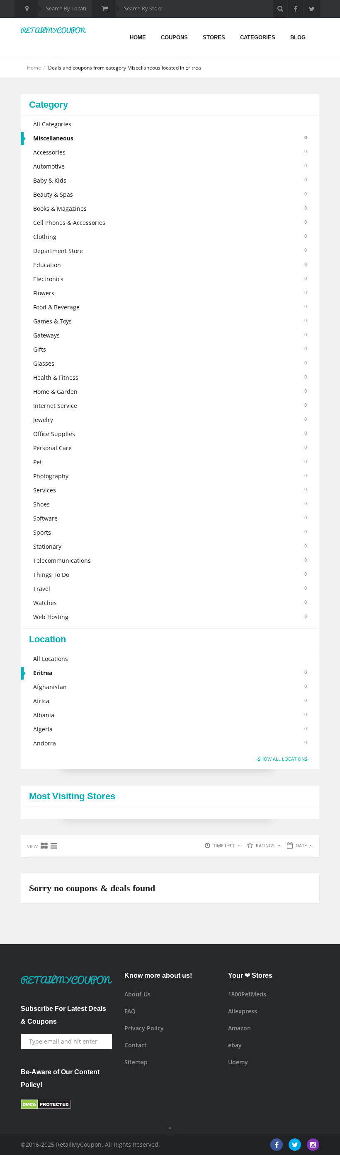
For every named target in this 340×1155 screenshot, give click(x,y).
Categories (257, 37)
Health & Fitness (170, 377)
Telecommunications (170, 560)
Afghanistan (170, 687)
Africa (170, 701)
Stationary (170, 546)
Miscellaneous (170, 138)
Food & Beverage (170, 307)
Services (170, 490)
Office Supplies (170, 434)
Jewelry (170, 420)
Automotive (170, 166)
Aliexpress (242, 1011)
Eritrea (170, 673)
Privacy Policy (144, 1028)
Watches (170, 603)
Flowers (170, 293)
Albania (170, 715)
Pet (170, 462)
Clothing (170, 237)
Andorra (170, 743)
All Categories (52, 124)
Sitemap (136, 1062)
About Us (137, 994)
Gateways (170, 335)
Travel (170, 589)
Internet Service (170, 406)
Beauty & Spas (170, 194)
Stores (214, 37)
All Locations (50, 659)
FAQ (130, 1011)
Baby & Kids (170, 180)
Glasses (170, 363)
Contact (135, 1045)
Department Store (170, 251)
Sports (170, 532)
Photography (170, 476)
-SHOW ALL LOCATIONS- (282, 759)
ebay (235, 1045)
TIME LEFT (224, 845)
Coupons (174, 37)
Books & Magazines (170, 208)
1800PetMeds (247, 994)
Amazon (239, 1028)
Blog (298, 37)
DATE (301, 845)
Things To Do (170, 575)
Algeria (170, 729)
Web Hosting (170, 617)
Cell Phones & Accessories (170, 223)
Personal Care (170, 448)
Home (138, 37)
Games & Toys (170, 321)
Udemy (238, 1062)
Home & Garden (170, 391)
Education (170, 265)
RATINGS (265, 845)
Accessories (170, 152)
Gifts (170, 349)
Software (170, 518)
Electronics (170, 279)
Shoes (170, 504)
